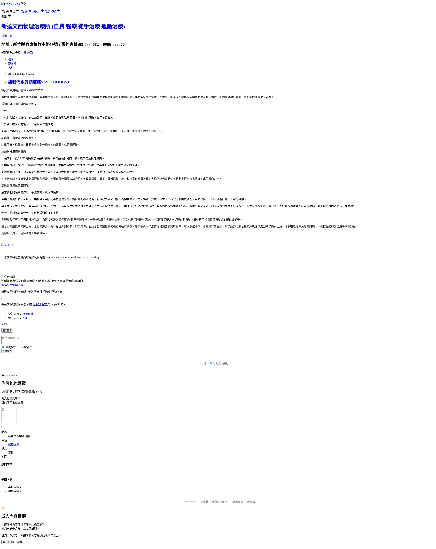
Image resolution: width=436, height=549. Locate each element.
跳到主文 (6, 35)
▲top (4, 323)
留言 (44, 304)
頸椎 (25, 318)
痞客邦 (37, 304)
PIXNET (192, 501)
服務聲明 (250, 501)
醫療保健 (29, 52)
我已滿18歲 (8, 542)
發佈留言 (7, 351)
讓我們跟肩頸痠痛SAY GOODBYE (39, 82)
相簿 (11, 59)
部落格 (12, 63)
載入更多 (7, 330)
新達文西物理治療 (12, 285)
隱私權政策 (237, 501)
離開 (19, 542)
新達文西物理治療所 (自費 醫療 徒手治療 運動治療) (63, 26)
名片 (11, 67)
